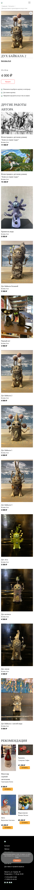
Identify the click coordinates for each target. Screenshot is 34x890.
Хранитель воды (7, 232)
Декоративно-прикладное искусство (14, 8)
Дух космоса (6, 614)
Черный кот (5, 341)
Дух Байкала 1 (6, 450)
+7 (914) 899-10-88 (10, 877)
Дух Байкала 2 (6, 396)
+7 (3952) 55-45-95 (10, 879)
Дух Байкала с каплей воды (11, 724)
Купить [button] (8, 789)
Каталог (11, 6)
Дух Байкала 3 (6, 505)
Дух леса (4, 560)
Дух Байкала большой (9, 286)
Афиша (6, 849)
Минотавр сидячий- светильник (5, 776)
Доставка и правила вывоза (14, 867)
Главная (4, 6)
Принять (17, 860)
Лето (3, 818)
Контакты (7, 863)
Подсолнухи (23, 813)
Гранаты (21, 758)
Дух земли (5, 669)
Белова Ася (6, 61)
